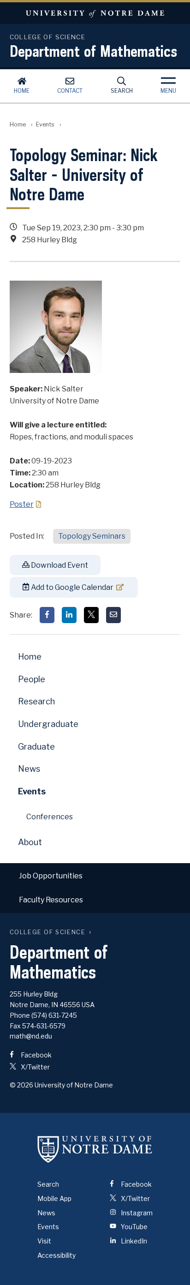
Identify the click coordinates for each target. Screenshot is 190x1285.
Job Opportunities (51, 875)
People (31, 679)
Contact (70, 90)
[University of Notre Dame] (95, 1149)
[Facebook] (47, 615)
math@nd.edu (31, 1036)
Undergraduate (48, 724)
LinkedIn (133, 1241)
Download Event (59, 565)
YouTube (133, 1227)
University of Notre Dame (95, 13)
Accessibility (56, 1255)
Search (122, 90)
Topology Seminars (91, 536)
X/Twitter (34, 1067)
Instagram (136, 1213)
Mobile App (54, 1198)
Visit (44, 1241)
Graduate (36, 746)
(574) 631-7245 (54, 1015)
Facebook (35, 1055)
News (29, 769)
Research (36, 701)
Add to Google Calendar (71, 587)
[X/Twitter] (91, 615)
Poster (22, 504)
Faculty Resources (51, 899)
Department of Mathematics (93, 51)
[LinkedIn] (69, 615)
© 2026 (21, 1085)
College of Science (48, 932)
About (30, 842)
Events (45, 124)
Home (22, 90)
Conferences (49, 816)
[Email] (113, 615)
